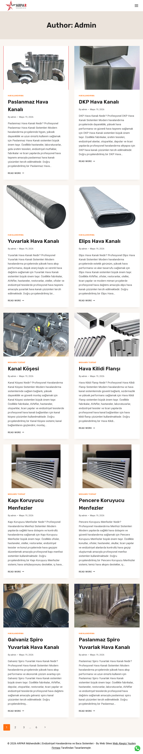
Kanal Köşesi (23, 369)
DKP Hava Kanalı (99, 102)
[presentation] (36, 68)
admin (13, 117)
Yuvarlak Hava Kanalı (33, 241)
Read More (16, 173)
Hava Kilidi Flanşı (99, 369)
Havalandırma (16, 96)
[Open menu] (136, 5)
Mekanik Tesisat (16, 362)
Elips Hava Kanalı (100, 241)
